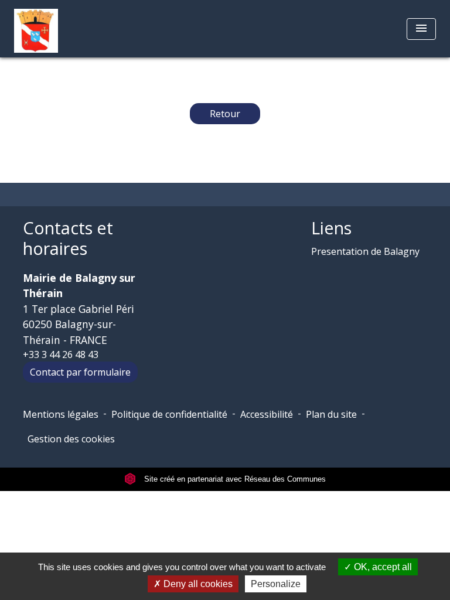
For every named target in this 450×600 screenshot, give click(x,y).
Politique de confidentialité (169, 414)
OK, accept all (382, 567)
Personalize (276, 584)
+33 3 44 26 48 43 (60, 354)
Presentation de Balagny (365, 251)
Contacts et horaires (68, 238)
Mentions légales (60, 414)
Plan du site (331, 414)
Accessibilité (266, 414)
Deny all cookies (197, 584)
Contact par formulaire (80, 372)
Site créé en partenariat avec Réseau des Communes (234, 479)
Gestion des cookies (71, 438)
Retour (225, 113)
